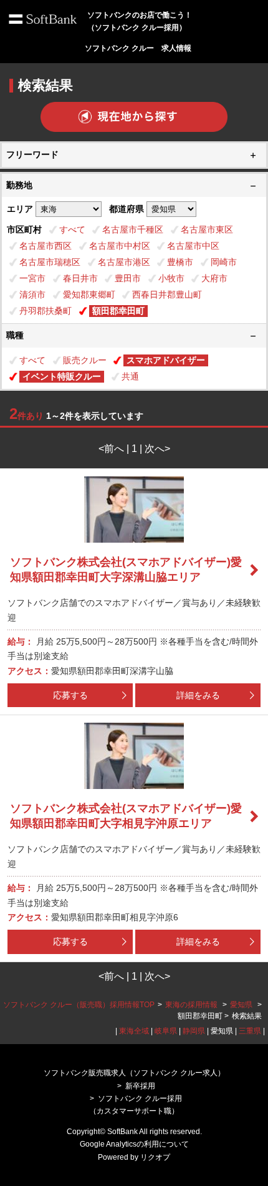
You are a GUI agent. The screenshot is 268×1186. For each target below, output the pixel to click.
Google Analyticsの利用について (134, 1144)
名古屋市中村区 (119, 246)
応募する (70, 695)
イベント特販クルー (61, 376)
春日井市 (80, 278)
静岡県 (194, 1031)
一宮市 (32, 278)
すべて (72, 229)
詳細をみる (198, 695)
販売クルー (85, 360)
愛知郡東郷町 (89, 294)
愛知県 (241, 1004)
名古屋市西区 (45, 246)
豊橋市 (180, 262)
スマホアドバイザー (166, 360)
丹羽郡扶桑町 (45, 311)
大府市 (214, 278)
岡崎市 (224, 262)
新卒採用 (140, 1086)
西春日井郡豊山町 (167, 294)
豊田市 (128, 278)
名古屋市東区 (207, 229)
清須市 (32, 294)
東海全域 (134, 1031)
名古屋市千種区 (132, 229)
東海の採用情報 (192, 1004)
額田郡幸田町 (118, 311)
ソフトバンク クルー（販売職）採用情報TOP (79, 1004)
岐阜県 (166, 1031)
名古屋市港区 (124, 262)
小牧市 (171, 278)
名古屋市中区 (193, 246)
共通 (130, 376)
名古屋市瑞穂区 (49, 262)
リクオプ (155, 1157)
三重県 (250, 1031)
